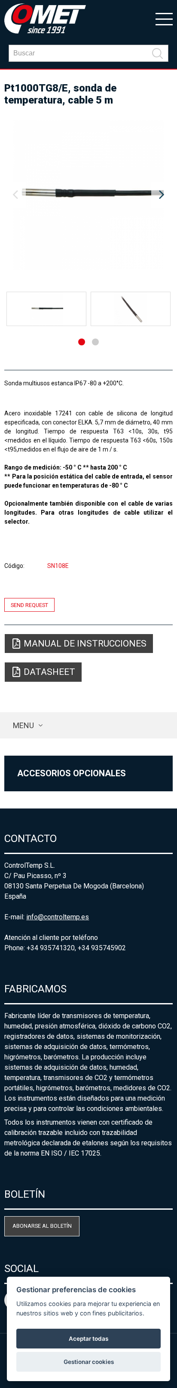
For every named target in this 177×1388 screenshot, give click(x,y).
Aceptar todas (88, 1338)
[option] (88, 195)
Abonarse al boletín (42, 1226)
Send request (29, 604)
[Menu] (164, 18)
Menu (23, 725)
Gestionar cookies (89, 1361)
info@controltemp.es (57, 917)
